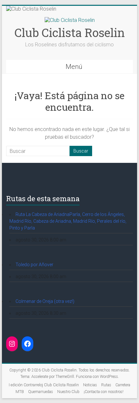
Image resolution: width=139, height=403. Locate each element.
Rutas (106, 385)
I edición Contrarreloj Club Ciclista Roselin (44, 385)
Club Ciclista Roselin (70, 32)
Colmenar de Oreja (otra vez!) (45, 301)
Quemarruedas (40, 391)
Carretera (122, 385)
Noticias (90, 385)
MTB (20, 391)
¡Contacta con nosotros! (103, 391)
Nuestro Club (68, 391)
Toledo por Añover (34, 264)
